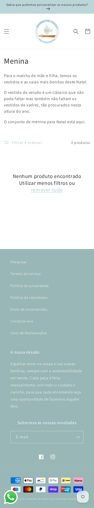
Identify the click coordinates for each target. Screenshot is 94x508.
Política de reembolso (29, 297)
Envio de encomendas (28, 309)
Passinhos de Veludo (38, 498)
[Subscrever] (77, 437)
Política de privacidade (29, 285)
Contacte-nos (21, 321)
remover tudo (47, 189)
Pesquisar (18, 262)
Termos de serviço (25, 273)
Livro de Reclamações (28, 333)
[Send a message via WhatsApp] (11, 497)
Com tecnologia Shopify (63, 498)
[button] (6, 31)
